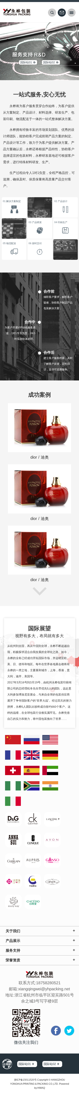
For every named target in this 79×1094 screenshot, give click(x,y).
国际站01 (26, 62)
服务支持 (13, 950)
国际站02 (49, 62)
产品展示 (13, 941)
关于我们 (13, 931)
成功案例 (39, 395)
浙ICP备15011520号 (25, 1079)
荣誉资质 (13, 960)
